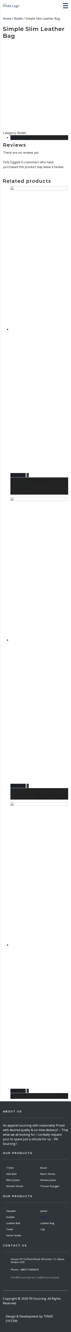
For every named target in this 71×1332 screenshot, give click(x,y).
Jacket (43, 1211)
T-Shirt (10, 1167)
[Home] (11, 5)
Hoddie (10, 1217)
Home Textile (13, 1235)
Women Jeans (48, 1180)
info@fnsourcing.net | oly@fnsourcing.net (35, 1277)
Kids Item (11, 1174)
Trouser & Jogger (49, 1186)
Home (7, 18)
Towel (9, 1229)
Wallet (18, 18)
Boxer (43, 1167)
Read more (18, 475)
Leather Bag (47, 1223)
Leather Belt (13, 1223)
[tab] (39, 137)
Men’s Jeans (13, 1180)
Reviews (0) (19, 137)
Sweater (11, 1211)
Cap (42, 1229)
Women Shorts (14, 1186)
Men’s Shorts (47, 1174)
